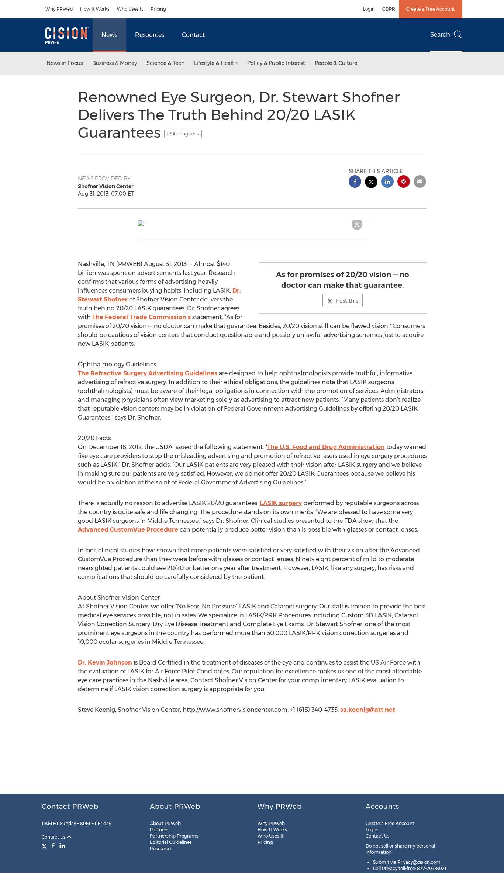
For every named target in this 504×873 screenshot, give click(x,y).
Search (440, 34)
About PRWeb (165, 823)
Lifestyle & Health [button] (216, 63)
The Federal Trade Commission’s (141, 317)
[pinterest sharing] (403, 182)
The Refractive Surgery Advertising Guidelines (147, 373)
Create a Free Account (430, 9)
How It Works (95, 9)
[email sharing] (420, 182)
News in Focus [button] (64, 63)
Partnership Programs (174, 836)
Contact (193, 34)
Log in (372, 829)
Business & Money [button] (114, 63)
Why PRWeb (59, 9)
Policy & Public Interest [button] (276, 63)
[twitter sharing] (371, 183)
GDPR (388, 9)
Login (369, 9)
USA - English (181, 134)
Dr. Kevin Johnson (105, 662)
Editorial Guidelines (171, 842)
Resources (149, 34)
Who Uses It (130, 9)
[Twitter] (45, 845)
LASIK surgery (281, 503)
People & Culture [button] (336, 63)
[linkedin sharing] (387, 182)
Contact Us (54, 837)
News (109, 34)
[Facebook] (53, 845)
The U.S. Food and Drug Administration (326, 447)
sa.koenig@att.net (367, 709)
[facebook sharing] (355, 182)
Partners (159, 829)
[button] (252, 223)
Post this (347, 300)
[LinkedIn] (62, 845)
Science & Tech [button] (165, 63)
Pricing (158, 9)
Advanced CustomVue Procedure (128, 529)
